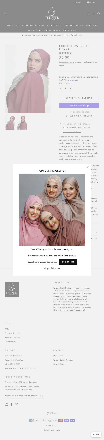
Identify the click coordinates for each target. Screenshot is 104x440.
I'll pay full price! (52, 268)
